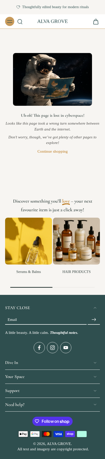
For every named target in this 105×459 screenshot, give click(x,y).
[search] (19, 21)
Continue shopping (52, 151)
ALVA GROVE (59, 444)
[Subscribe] (94, 320)
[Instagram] (52, 347)
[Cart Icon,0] (94, 21)
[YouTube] (65, 347)
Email (12, 320)
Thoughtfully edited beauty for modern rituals (55, 7)
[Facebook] (39, 347)
